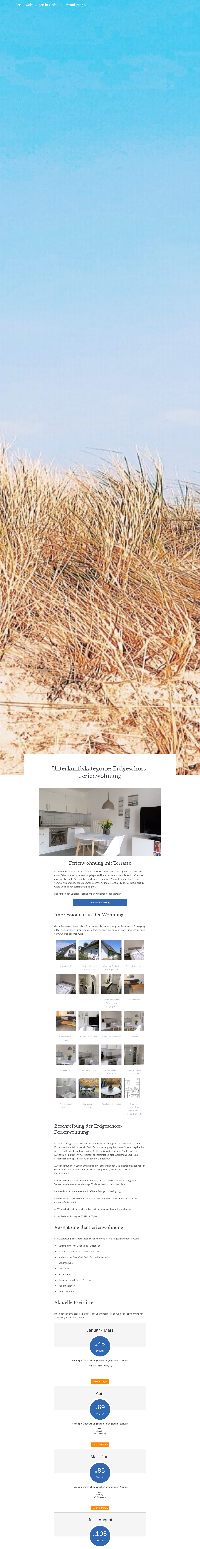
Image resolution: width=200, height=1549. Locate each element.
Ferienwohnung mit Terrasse (100, 863)
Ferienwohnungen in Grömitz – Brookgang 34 (51, 5)
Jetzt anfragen (100, 1381)
